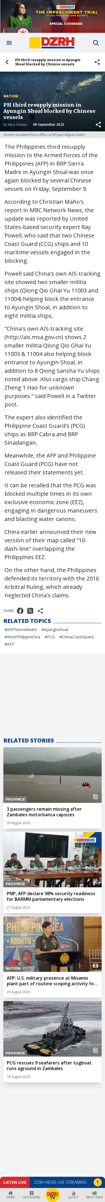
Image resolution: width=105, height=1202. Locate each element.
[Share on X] (30, 610)
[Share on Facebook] (20, 610)
